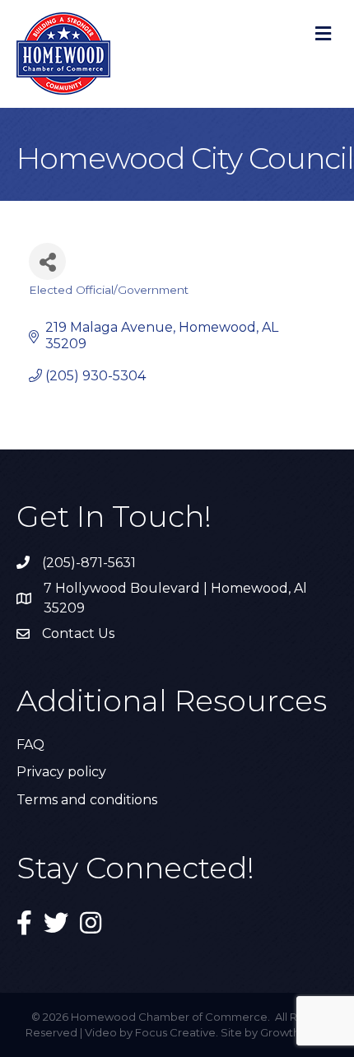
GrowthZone (294, 1032)
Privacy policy (61, 772)
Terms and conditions (86, 800)
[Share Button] (47, 261)
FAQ (30, 744)
